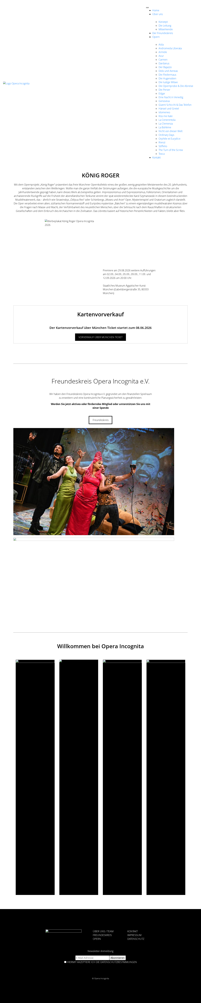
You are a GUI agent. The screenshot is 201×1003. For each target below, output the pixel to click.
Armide (163, 52)
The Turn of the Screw (171, 150)
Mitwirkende (166, 29)
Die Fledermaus (167, 74)
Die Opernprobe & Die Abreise (176, 86)
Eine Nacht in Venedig (171, 97)
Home (155, 10)
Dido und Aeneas (168, 71)
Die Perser (164, 89)
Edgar (162, 93)
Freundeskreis (101, 420)
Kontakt (156, 157)
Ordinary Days (166, 135)
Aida (161, 44)
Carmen (163, 59)
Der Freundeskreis (162, 33)
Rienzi (162, 142)
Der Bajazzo (165, 67)
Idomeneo (164, 112)
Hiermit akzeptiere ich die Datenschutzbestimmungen (102, 962)
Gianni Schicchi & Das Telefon (175, 104)
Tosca (162, 153)
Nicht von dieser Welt (170, 131)
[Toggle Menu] (147, 7)
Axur (161, 56)
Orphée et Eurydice (169, 138)
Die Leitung (165, 25)
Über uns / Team (103, 931)
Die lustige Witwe (168, 82)
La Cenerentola (167, 120)
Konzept (163, 22)
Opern (156, 37)
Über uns (157, 14)
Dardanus (164, 63)
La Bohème (165, 127)
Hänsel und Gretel (169, 108)
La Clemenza (166, 123)
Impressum (134, 935)
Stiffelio (163, 146)
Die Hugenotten (167, 78)
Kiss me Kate (166, 116)
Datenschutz (135, 939)
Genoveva (164, 101)
